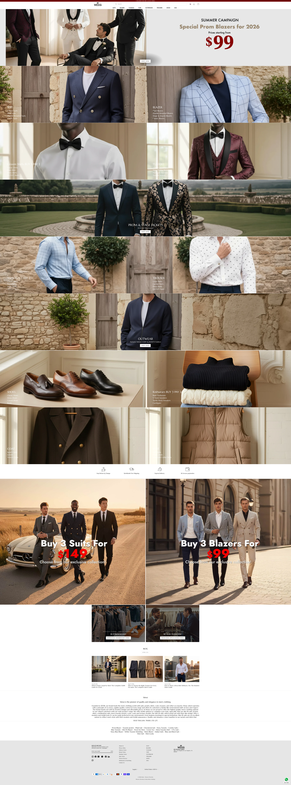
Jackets (10, 455)
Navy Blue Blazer (117, 732)
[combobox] (150, 4)
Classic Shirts (12, 168)
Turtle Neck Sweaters (162, 400)
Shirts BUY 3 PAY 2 (18, 278)
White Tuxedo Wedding (134, 732)
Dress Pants (157, 287)
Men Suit (140, 734)
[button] (191, 4)
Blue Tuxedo (115, 730)
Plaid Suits (11, 113)
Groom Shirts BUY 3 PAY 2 (23, 164)
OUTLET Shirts (13, 175)
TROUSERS (160, 7)
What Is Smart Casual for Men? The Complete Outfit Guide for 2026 (108, 686)
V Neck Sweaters (160, 398)
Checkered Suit (149, 728)
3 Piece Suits (12, 111)
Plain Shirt (11, 170)
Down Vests (158, 455)
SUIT (10, 107)
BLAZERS (122, 7)
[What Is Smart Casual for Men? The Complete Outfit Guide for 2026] (109, 669)
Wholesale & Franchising (125, 760)
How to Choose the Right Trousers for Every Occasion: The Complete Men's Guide (142, 686)
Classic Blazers (159, 118)
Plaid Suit (138, 728)
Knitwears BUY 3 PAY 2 (167, 392)
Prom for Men (139, 730)
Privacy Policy (122, 748)
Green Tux (150, 730)
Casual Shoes (12, 400)
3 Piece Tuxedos (159, 168)
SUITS (114, 7)
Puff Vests (157, 452)
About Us (121, 746)
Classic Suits (12, 118)
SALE (175, 7)
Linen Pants (157, 281)
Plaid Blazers (158, 111)
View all (145, 652)
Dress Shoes (12, 398)
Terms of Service (123, 758)
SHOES (169, 7)
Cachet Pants (158, 284)
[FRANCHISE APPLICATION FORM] (172, 623)
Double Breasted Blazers (163, 113)
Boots (9, 403)
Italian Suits (159, 732)
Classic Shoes (12, 395)
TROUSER (159, 278)
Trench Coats (12, 457)
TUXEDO (158, 164)
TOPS (139, 7)
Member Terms (123, 754)
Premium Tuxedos (160, 173)
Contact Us (122, 762)
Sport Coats (12, 452)
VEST (156, 448)
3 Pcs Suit (175, 730)
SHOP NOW (145, 61)
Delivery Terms (122, 750)
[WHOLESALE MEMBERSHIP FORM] (118, 623)
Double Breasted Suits (16, 116)
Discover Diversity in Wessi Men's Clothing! (145, 779)
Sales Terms (122, 756)
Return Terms (122, 752)
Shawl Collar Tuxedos (162, 170)
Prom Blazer (116, 728)
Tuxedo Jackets (159, 175)
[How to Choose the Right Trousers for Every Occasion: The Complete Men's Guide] (145, 669)
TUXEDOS (131, 7)
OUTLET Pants (158, 289)
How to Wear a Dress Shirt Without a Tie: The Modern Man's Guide (182, 686)
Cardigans (157, 403)
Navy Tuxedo (162, 728)
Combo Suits (173, 728)
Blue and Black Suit (172, 732)
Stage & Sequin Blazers (162, 116)
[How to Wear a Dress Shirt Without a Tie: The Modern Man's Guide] (182, 669)
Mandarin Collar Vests (162, 457)
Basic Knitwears (159, 395)
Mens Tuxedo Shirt (163, 730)
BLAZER (157, 107)
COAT (11, 448)
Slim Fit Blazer (127, 730)
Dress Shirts (12, 173)
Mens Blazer (148, 732)
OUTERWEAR (149, 7)
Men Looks (150, 734)
